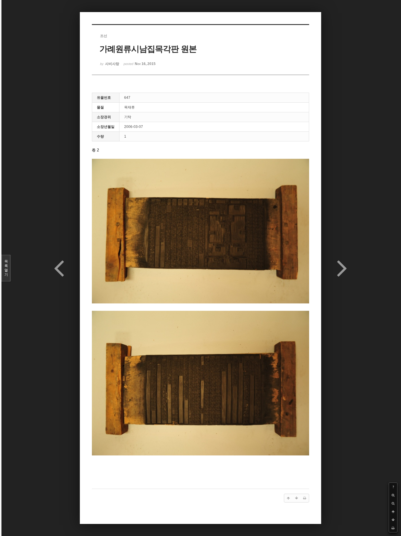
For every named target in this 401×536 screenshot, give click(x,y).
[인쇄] (393, 528)
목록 (6, 268)
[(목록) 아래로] (393, 520)
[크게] (393, 495)
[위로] (393, 511)
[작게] (393, 503)
